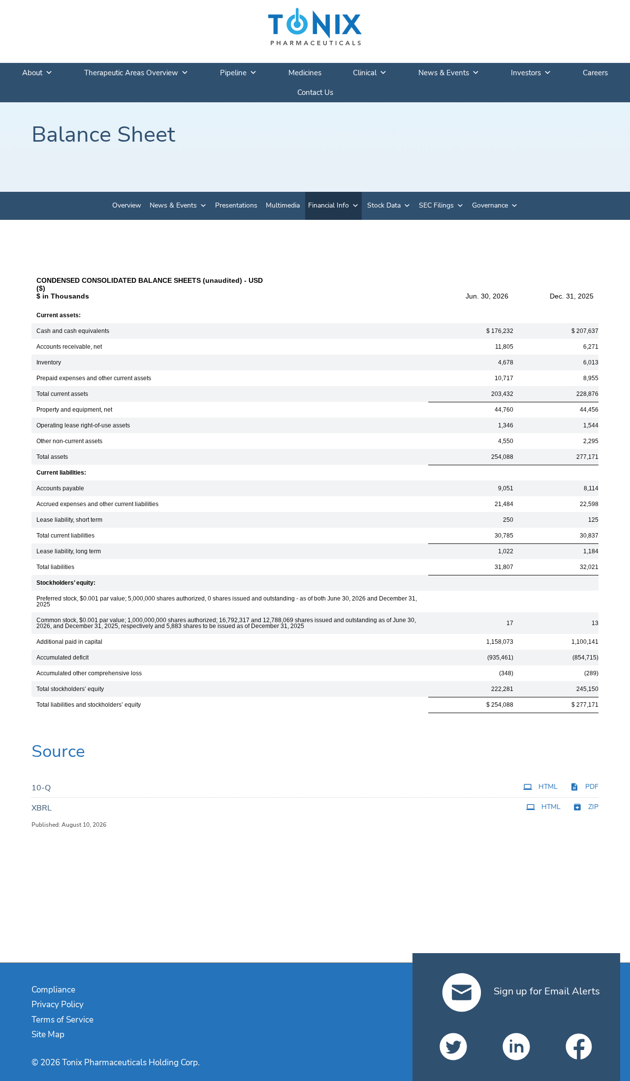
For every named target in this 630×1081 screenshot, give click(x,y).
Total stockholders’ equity (70, 689)
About (32, 73)
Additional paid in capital (69, 642)
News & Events (443, 73)
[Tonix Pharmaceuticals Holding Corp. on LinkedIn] (516, 1046)
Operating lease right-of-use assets (83, 425)
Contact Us (315, 92)
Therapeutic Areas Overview (131, 73)
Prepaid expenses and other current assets (93, 378)
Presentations (236, 205)
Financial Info (328, 205)
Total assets (52, 457)
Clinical (365, 73)
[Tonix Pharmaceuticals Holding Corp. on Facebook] (578, 1046)
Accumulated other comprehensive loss (89, 673)
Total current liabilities (65, 536)
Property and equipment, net (74, 410)
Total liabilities (55, 567)
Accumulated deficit (62, 658)
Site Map (48, 1034)
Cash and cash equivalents (72, 331)
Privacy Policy (58, 1004)
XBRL (42, 808)
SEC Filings (436, 205)
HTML (548, 786)
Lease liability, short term (69, 520)
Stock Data (384, 205)
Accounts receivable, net (69, 347)
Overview (126, 205)
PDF (591, 786)
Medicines (304, 73)
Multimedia (283, 205)
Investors (526, 73)
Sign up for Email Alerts (545, 991)
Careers (595, 73)
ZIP (593, 807)
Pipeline (233, 73)
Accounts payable (60, 488)
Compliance (53, 989)
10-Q (41, 787)
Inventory (48, 362)
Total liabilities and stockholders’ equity (88, 705)
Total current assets (62, 394)
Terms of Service (63, 1019)
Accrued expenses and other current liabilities (97, 504)
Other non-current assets (69, 441)
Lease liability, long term (68, 551)
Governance (490, 205)
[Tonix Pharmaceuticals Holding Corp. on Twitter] (453, 1046)
